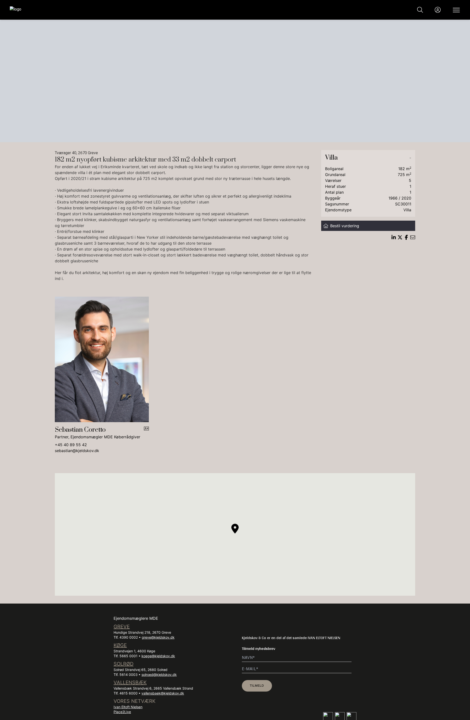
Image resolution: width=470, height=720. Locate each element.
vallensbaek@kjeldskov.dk (162, 693)
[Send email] (412, 237)
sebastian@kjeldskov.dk (77, 450)
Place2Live (122, 712)
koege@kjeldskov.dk (158, 656)
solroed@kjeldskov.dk (159, 674)
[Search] (420, 10)
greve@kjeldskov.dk (158, 637)
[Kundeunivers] (438, 10)
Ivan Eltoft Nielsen (128, 707)
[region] (235, 534)
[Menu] (455, 10)
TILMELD (257, 685)
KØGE (120, 645)
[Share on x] (400, 237)
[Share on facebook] (406, 237)
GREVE (122, 627)
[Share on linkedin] (393, 237)
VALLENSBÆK (130, 682)
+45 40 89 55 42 (71, 444)
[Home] (122, 9)
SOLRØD (123, 664)
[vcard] (146, 433)
